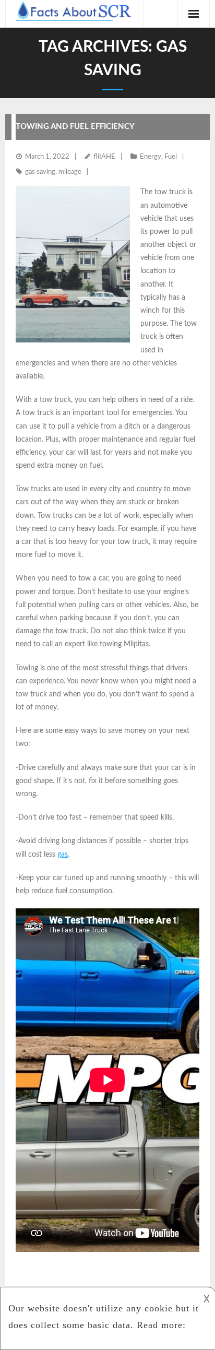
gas (62, 854)
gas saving (40, 172)
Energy (150, 156)
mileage (69, 172)
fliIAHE (104, 156)
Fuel (170, 156)
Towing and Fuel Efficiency (75, 127)
